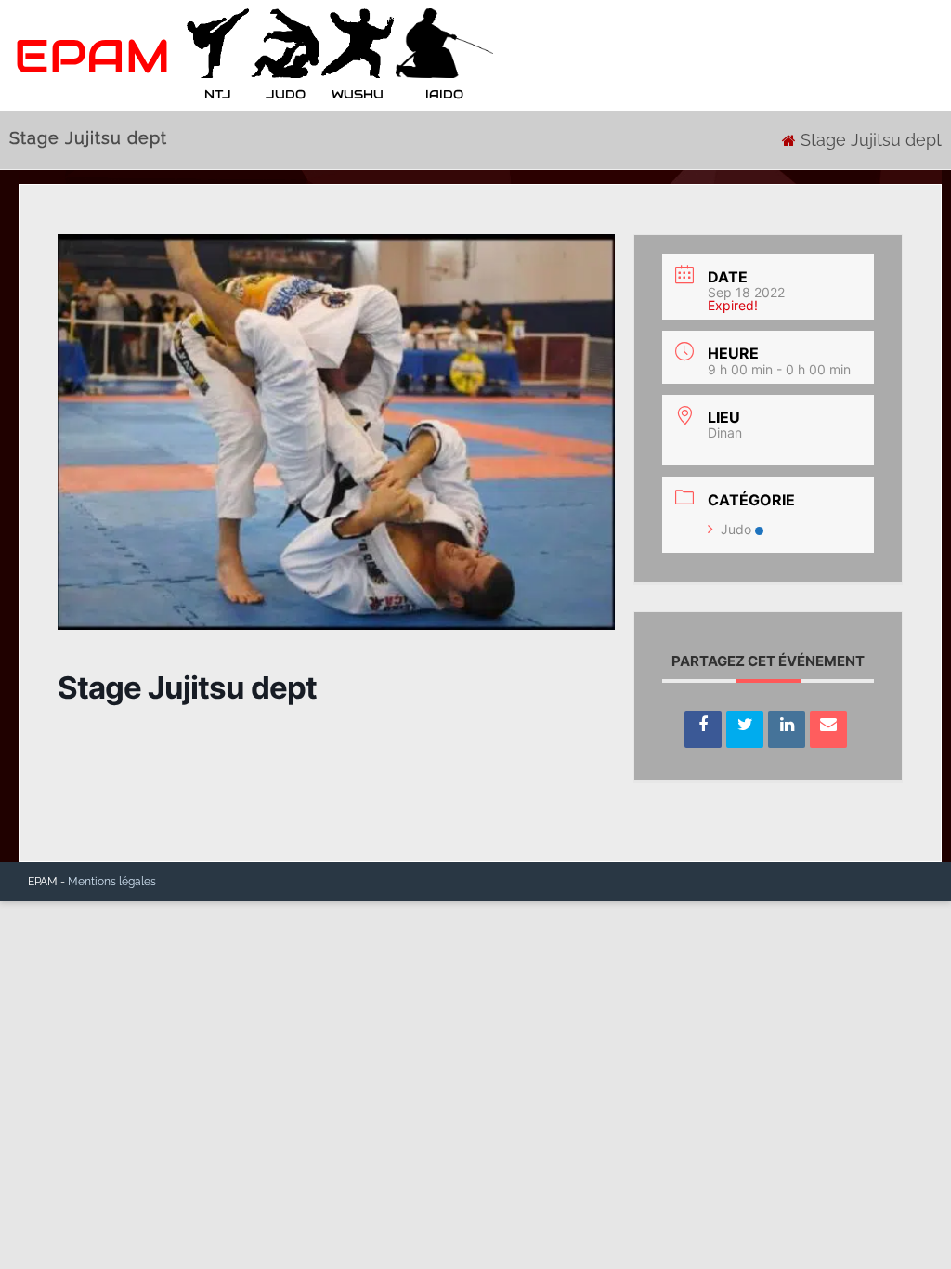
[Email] (828, 729)
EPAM (92, 56)
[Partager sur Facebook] (703, 729)
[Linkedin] (786, 729)
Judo (736, 529)
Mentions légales (112, 881)
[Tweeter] (744, 729)
